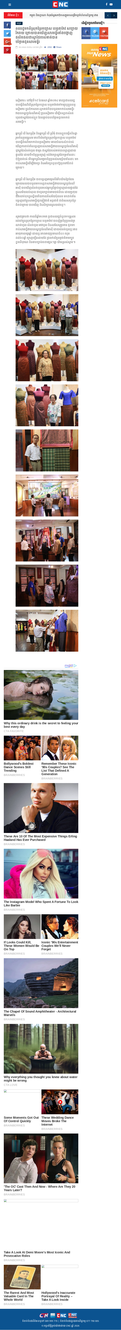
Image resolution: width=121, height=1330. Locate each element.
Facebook (86, 36)
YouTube (104, 36)
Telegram (95, 36)
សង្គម (19, 23)
